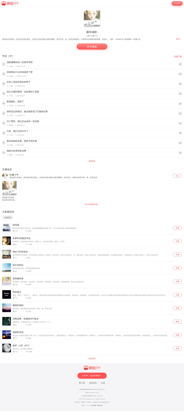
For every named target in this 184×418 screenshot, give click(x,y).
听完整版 (92, 46)
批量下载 (178, 56)
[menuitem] (179, 39)
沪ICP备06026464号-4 (85, 389)
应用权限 (93, 405)
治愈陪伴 (7, 217)
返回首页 (93, 383)
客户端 (82, 383)
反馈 (103, 383)
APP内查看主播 (91, 204)
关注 (177, 176)
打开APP (177, 3)
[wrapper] (92, 209)
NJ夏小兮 (94, 35)
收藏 (177, 227)
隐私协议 (100, 405)
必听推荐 (92, 358)
